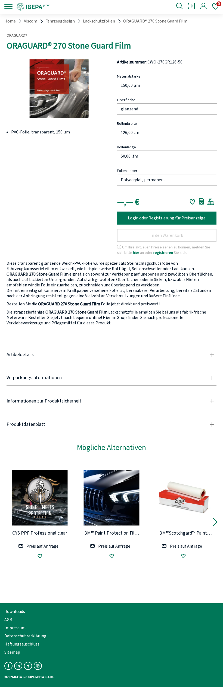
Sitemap (12, 652)
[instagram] (38, 666)
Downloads (14, 612)
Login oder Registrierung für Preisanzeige (167, 218)
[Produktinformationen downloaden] (201, 201)
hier (136, 252)
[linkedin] (18, 666)
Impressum (15, 628)
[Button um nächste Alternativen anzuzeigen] (215, 523)
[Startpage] (52, 6)
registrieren (163, 252)
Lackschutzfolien (99, 21)
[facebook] (8, 666)
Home (10, 21)
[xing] (28, 666)
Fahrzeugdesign (60, 21)
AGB (8, 620)
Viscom (30, 21)
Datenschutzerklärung (25, 636)
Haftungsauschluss (21, 644)
